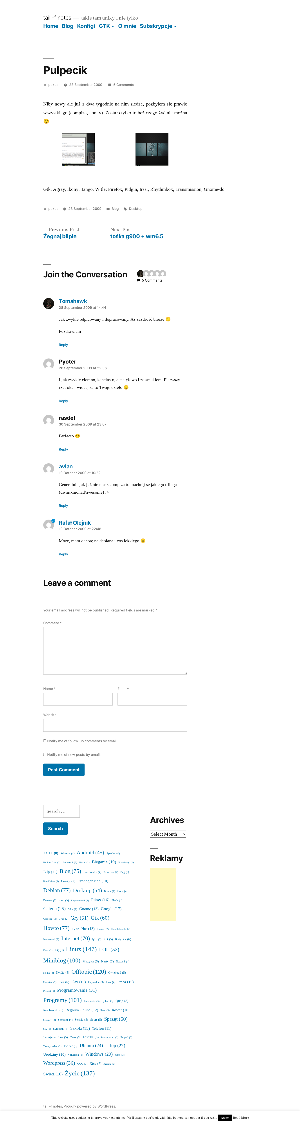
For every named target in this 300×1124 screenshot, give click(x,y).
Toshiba (91, 1037)
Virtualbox (75, 1055)
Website (49, 715)
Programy (62, 1000)
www (82, 1064)
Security (49, 1020)
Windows (99, 1054)
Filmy (100, 900)
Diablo (109, 891)
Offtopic (88, 972)
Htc (88, 928)
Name (49, 689)
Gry (79, 918)
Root (105, 1010)
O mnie (127, 26)
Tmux (75, 1037)
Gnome (89, 908)
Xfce (95, 1064)
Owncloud (117, 973)
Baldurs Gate (51, 862)
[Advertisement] (163, 894)
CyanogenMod (93, 881)
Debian (57, 890)
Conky (68, 881)
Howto (56, 928)
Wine (120, 1055)
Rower (121, 1010)
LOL (109, 949)
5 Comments (123, 85)
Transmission (109, 1037)
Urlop (115, 1046)
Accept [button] (225, 1118)
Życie (80, 1073)
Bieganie (104, 862)
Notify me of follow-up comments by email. (82, 741)
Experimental (80, 900)
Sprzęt (116, 1019)
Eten (63, 900)
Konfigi (86, 26)
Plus (110, 982)
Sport (96, 1020)
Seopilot (65, 1020)
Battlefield (70, 862)
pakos (53, 85)
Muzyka (91, 961)
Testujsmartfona (55, 1037)
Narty (107, 961)
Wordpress (59, 1063)
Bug (124, 872)
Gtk (100, 918)
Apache (113, 853)
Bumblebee (51, 881)
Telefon (101, 1028)
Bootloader (92, 872)
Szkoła (80, 1028)
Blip (50, 871)
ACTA (50, 853)
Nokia (48, 973)
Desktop (136, 209)
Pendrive (49, 982)
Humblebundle (120, 929)
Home (50, 26)
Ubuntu (91, 1046)
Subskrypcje (156, 26)
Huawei (103, 929)
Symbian (60, 1029)
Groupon (50, 918)
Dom (122, 891)
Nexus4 (122, 961)
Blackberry (126, 862)
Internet (75, 938)
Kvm (47, 950)
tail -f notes (57, 17)
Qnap (122, 1001)
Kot (108, 939)
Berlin (84, 862)
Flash (117, 900)
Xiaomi (109, 1063)
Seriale (81, 1020)
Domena (49, 900)
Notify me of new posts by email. (74, 755)
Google (111, 908)
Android (90, 852)
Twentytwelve (52, 1046)
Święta (53, 1074)
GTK (104, 26)
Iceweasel (51, 939)
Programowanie (77, 990)
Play (78, 982)
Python (107, 1001)
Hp (75, 929)
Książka (123, 939)
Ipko (96, 939)
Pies (64, 982)
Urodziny (54, 1054)
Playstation (96, 982)
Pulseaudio (91, 1001)
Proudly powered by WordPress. (90, 1106)
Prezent (49, 990)
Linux (81, 949)
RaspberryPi (53, 1010)
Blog (67, 26)
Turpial (126, 1037)
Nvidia (62, 973)
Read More (241, 1118)
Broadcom (110, 872)
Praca (125, 982)
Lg (59, 950)
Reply (63, 345)
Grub (63, 918)
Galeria (54, 909)
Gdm (72, 909)
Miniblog (61, 960)
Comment (52, 623)
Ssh (47, 1029)
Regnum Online (81, 1010)
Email (123, 689)
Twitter (71, 1046)
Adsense (67, 853)
